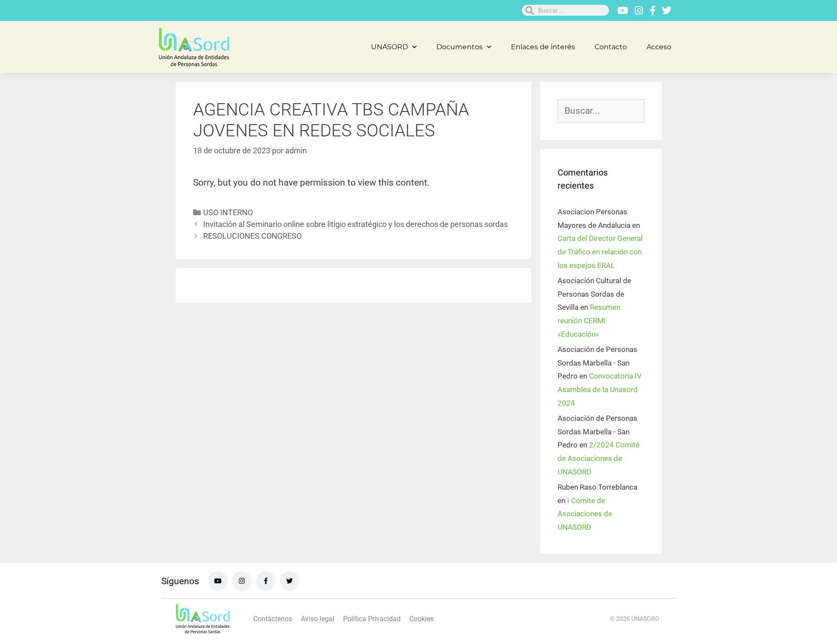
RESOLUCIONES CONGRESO (252, 235)
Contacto (611, 47)
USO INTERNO (228, 212)
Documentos (459, 47)
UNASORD (389, 47)
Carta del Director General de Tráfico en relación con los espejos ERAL (600, 251)
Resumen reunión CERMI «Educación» (589, 320)
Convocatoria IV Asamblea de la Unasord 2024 (600, 389)
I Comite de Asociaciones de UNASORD (585, 513)
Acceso (658, 47)
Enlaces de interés (543, 47)
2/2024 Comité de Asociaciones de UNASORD (599, 458)
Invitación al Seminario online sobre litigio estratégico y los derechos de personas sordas (355, 224)
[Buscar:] (601, 111)
